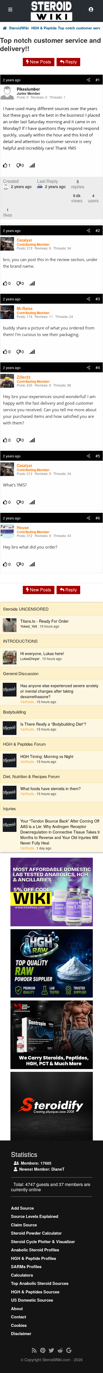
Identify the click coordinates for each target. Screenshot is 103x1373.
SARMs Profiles (26, 1266)
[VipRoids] (9, 689)
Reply (70, 61)
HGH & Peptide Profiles (33, 1258)
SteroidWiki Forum (19, 28)
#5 (98, 455)
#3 (98, 298)
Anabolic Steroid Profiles (35, 1250)
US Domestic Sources (32, 1300)
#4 (98, 367)
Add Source (22, 1208)
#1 (98, 79)
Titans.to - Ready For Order (44, 621)
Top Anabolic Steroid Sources (39, 1283)
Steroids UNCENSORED (26, 609)
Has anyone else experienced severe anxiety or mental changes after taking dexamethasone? (59, 691)
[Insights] (32, 165)
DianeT (58, 1169)
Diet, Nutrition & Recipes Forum (31, 776)
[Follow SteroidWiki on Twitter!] (51, 1350)
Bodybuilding (14, 712)
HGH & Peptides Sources (35, 1292)
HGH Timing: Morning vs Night (46, 756)
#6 (98, 518)
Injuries (9, 808)
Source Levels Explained (34, 1216)
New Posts (40, 61)
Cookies (19, 1325)
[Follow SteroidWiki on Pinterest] (42, 1350)
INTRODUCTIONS (20, 641)
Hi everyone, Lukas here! (42, 653)
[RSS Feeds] (34, 1350)
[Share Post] (88, 79)
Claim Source (24, 1225)
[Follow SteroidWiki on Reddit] (60, 1350)
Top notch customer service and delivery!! (79, 28)
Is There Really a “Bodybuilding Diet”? (53, 724)
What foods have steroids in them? (50, 788)
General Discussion (20, 673)
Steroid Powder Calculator (36, 1233)
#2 (98, 230)
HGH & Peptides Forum (44, 28)
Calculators (22, 1275)
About (17, 1308)
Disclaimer (21, 1333)
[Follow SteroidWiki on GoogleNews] (68, 1350)
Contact (18, 1317)
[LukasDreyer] (9, 657)
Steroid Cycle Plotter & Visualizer (43, 1241)
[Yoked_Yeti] (9, 624)
